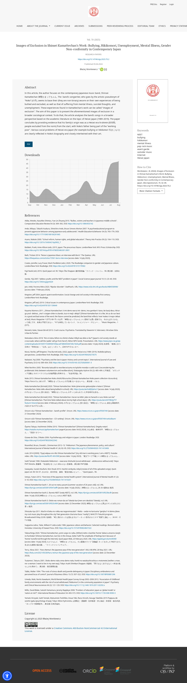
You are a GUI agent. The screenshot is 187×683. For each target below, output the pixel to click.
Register (163, 4)
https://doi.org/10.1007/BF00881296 (100, 574)
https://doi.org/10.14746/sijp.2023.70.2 (93, 59)
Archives (79, 26)
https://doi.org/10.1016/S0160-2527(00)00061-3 (72, 362)
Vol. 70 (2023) (93, 39)
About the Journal (37, 26)
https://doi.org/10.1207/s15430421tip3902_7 (43, 242)
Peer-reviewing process (120, 26)
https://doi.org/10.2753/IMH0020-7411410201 (52, 480)
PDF (28, 144)
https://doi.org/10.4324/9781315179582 (69, 266)
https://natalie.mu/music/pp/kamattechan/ (42, 429)
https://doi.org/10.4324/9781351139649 (41, 305)
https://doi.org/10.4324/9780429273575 (80, 354)
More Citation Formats (150, 191)
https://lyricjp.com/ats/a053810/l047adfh (41, 487)
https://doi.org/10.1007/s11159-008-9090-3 (98, 593)
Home (20, 26)
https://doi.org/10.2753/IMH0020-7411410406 (90, 448)
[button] (7, 676)
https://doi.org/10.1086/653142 (80, 223)
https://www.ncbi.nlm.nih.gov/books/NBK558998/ (98, 287)
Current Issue (62, 26)
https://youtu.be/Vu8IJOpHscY (86, 389)
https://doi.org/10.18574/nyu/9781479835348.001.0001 (47, 250)
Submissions (96, 26)
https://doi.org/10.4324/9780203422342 (41, 440)
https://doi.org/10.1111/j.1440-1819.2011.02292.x (85, 585)
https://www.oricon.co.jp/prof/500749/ (92, 411)
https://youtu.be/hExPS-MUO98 (46, 456)
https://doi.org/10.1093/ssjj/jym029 (39, 282)
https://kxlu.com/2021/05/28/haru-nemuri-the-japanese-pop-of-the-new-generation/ (59, 552)
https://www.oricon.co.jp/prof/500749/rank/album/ (95, 418)
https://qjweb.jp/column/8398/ (104, 539)
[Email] (105, 69)
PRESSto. (153, 4)
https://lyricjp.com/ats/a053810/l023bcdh (95, 492)
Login (171, 4)
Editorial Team (146, 26)
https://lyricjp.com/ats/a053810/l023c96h (41, 503)
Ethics (162, 26)
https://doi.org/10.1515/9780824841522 (75, 528)
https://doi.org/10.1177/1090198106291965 (42, 234)
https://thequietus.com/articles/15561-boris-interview (46, 258)
